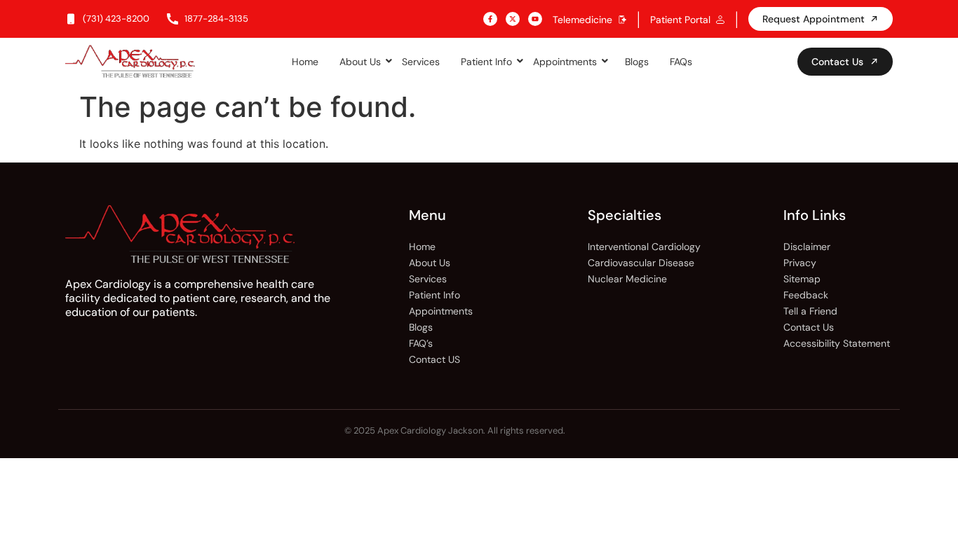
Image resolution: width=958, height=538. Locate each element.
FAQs (681, 61)
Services (421, 61)
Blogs (637, 61)
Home (305, 61)
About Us (360, 61)
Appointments (565, 61)
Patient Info (486, 61)
